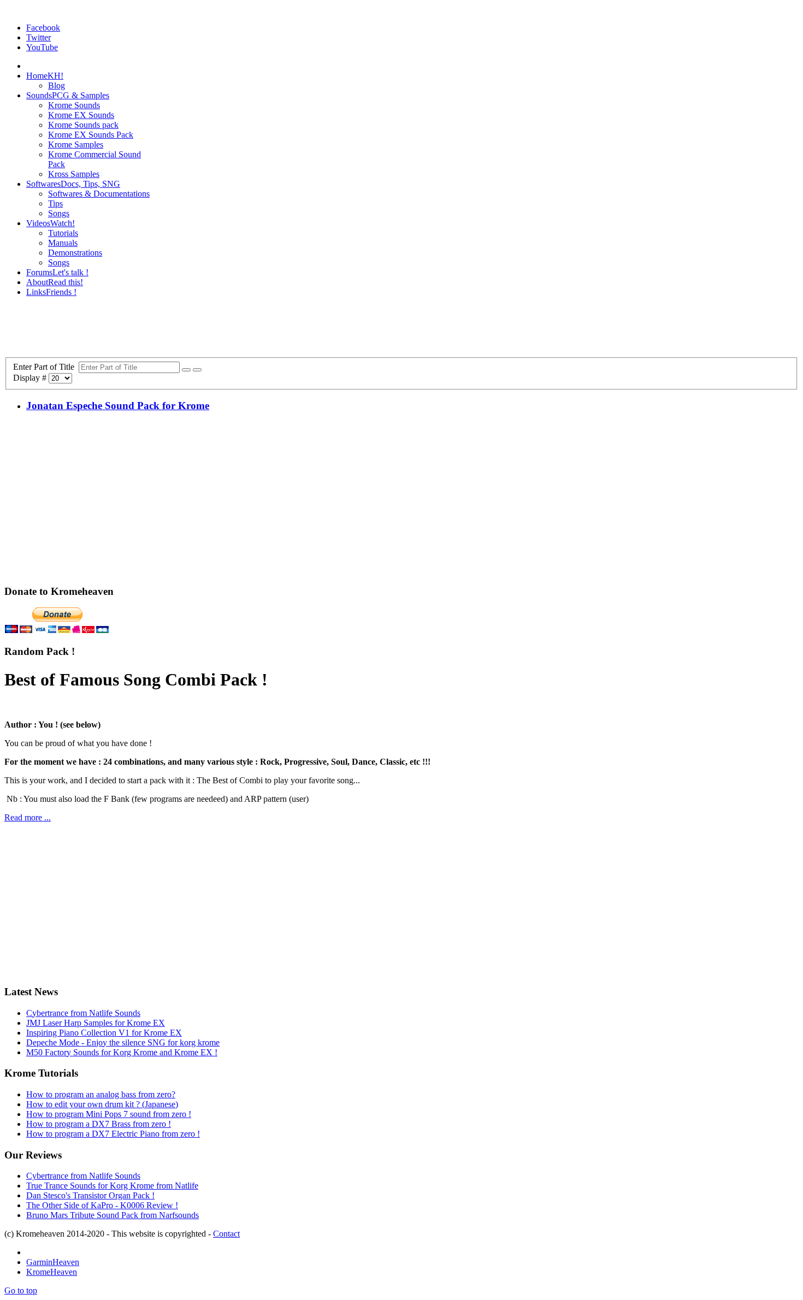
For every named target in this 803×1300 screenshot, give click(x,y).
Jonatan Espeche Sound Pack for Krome (117, 405)
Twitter (38, 37)
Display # (31, 377)
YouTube (42, 47)
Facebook (43, 27)
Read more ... (27, 817)
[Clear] (197, 369)
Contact (226, 1233)
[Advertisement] (401, 330)
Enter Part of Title (46, 366)
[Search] (186, 369)
